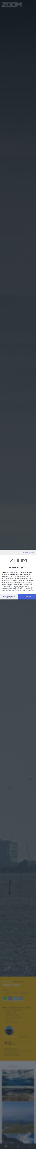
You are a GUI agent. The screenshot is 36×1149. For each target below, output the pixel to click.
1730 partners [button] (13, 572)
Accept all (27, 597)
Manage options (9, 597)
